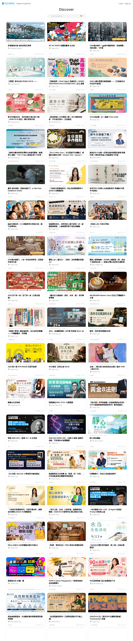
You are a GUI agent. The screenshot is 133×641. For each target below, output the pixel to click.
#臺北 (10, 304)
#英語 (51, 518)
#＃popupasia (12, 375)
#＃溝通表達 (94, 625)
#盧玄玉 (51, 268)
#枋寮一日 (11, 54)
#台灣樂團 (93, 125)
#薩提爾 (51, 625)
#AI (9, 446)
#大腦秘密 (11, 518)
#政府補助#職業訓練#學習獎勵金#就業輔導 (21, 589)
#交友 (92, 589)
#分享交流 (93, 482)
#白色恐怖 (93, 268)
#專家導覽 (52, 304)
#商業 (51, 411)
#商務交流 (52, 232)
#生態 (92, 554)
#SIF (50, 54)
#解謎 (92, 90)
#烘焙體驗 (52, 161)
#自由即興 (52, 589)
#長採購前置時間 (13, 161)
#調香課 (51, 125)
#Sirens (10, 197)
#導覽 (92, 54)
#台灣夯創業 (94, 161)
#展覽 (10, 90)
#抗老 (10, 625)
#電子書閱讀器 (94, 339)
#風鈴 (92, 197)
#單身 (51, 554)
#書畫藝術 (11, 339)
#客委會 (10, 125)
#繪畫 (92, 375)
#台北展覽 (52, 90)
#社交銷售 (93, 411)
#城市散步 (52, 375)
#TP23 (92, 232)
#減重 (51, 482)
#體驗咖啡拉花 (94, 304)
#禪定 (92, 446)
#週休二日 (52, 197)
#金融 (51, 339)
